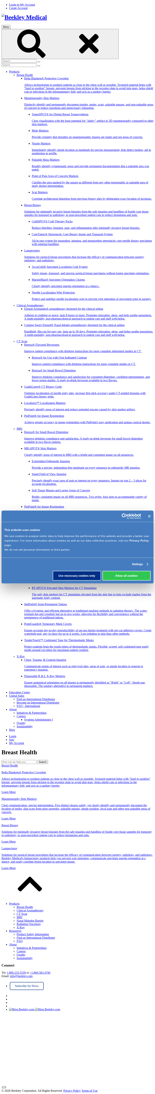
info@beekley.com (21, 976)
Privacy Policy (139, 540)
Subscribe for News (27, 986)
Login (12, 736)
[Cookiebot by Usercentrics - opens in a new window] (124, 516)
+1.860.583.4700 (40, 972)
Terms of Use (89, 1090)
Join (11, 739)
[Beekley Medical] (24, 17)
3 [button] (5, 1087)
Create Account (18, 8)
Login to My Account (22, 4)
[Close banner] (149, 516)
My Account (16, 743)
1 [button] (2, 1087)
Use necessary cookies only (76, 575)
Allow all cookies (126, 575)
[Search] (60, 44)
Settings (137, 564)
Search (42, 762)
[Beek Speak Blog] (81, 1009)
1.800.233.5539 (16, 972)
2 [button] (4, 1087)
